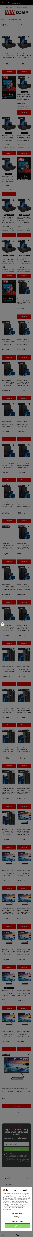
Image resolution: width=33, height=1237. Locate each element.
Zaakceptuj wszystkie (17, 1226)
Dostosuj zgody (17, 1221)
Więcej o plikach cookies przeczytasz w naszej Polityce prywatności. (14, 1207)
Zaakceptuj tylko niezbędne (17, 1215)
